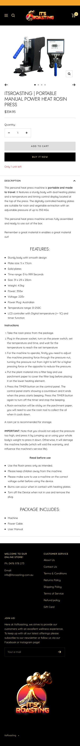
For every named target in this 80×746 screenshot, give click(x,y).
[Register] (59, 652)
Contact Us (50, 566)
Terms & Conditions (55, 573)
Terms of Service (54, 593)
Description (12, 180)
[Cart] (74, 15)
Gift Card (49, 607)
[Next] (74, 85)
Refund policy (52, 600)
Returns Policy (52, 580)
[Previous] (6, 85)
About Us (49, 560)
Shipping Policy (53, 586)
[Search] (13, 15)
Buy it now (40, 156)
